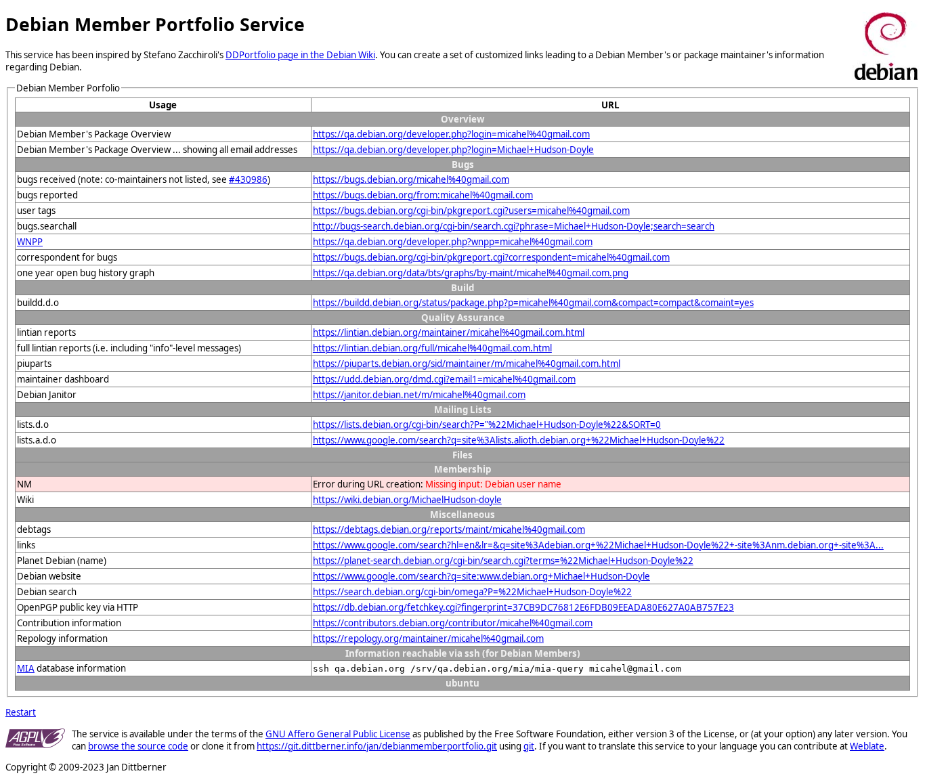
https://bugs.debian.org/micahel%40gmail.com (411, 179)
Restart (20, 712)
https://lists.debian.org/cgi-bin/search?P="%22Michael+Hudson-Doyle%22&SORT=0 (487, 424)
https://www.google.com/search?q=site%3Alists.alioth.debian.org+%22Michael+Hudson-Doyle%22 (519, 440)
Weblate (867, 746)
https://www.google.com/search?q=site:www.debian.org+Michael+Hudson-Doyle (481, 576)
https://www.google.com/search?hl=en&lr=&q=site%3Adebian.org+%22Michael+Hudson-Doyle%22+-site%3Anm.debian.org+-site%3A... (598, 545)
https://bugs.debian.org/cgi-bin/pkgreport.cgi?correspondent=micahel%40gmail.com (491, 257)
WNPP (30, 242)
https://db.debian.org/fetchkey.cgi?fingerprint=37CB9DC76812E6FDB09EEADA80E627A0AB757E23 (523, 607)
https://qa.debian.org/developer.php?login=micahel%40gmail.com (451, 134)
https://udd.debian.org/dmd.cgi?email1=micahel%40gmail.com (444, 379)
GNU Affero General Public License (337, 734)
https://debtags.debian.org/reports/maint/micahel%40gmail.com (449, 529)
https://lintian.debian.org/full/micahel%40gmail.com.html (432, 348)
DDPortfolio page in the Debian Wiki (300, 55)
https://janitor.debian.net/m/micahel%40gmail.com (419, 395)
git (528, 746)
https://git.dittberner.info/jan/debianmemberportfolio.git (377, 746)
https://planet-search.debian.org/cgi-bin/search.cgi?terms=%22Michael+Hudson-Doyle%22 (503, 561)
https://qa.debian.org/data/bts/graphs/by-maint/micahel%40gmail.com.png (470, 273)
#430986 (248, 179)
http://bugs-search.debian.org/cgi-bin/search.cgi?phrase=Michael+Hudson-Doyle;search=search (513, 226)
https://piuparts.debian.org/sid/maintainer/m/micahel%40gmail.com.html (466, 363)
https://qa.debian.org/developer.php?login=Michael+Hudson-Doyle (453, 150)
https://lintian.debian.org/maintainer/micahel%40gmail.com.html (448, 332)
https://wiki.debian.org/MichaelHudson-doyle (407, 500)
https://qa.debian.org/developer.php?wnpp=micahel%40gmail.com (453, 242)
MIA (26, 668)
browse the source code (138, 746)
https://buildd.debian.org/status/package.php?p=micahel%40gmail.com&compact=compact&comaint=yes (533, 303)
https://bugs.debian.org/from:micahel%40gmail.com (423, 195)
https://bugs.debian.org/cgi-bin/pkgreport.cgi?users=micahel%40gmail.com (471, 210)
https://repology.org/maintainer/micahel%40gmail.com (428, 638)
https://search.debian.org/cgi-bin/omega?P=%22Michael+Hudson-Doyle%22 (472, 592)
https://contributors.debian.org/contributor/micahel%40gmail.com (453, 623)
